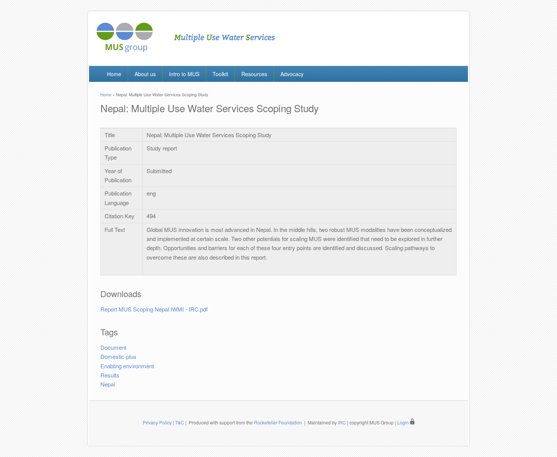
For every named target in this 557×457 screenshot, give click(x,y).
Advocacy (292, 74)
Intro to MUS (184, 74)
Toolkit (220, 74)
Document (113, 347)
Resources (254, 74)
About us (145, 74)
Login (403, 422)
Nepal (107, 384)
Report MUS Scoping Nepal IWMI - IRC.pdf (154, 309)
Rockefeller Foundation (278, 422)
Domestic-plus (118, 356)
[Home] (186, 50)
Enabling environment (127, 366)
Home (114, 74)
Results (109, 375)
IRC (342, 422)
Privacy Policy (157, 422)
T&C (179, 422)
